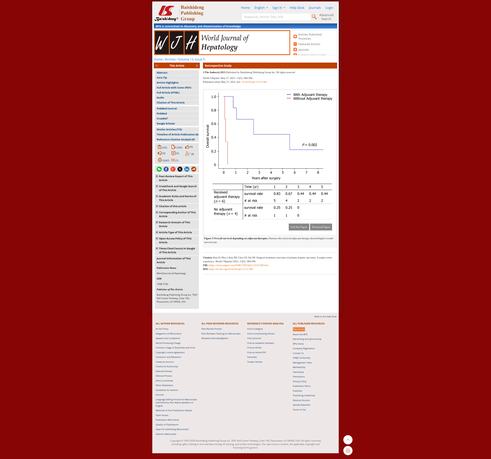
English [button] (260, 8)
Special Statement (302, 404)
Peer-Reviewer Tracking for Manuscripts (221, 333)
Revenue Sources (301, 400)
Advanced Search (326, 17)
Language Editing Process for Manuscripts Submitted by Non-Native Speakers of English (176, 402)
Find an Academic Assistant (260, 343)
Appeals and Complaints (168, 338)
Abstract (162, 72)
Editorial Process (164, 375)
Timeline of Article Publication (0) (177, 134)
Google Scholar (166, 123)
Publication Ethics (302, 386)
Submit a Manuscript (166, 434)
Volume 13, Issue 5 (191, 59)
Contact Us (298, 353)
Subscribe (252, 357)
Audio (160, 97)
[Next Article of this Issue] (197, 65)
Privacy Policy (299, 381)
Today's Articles (254, 361)
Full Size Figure (299, 227)
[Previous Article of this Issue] (156, 65)
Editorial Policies (164, 371)
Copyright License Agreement (170, 352)
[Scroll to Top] (348, 439)
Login (329, 8)
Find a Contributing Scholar (260, 333)
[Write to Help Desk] (348, 450)
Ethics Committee (164, 380)
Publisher (297, 390)
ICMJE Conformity (301, 357)
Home (245, 8)
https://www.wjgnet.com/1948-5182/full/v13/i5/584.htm (238, 265)
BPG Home (298, 343)
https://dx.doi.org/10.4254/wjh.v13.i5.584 (231, 269)
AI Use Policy (162, 328)
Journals (315, 8)
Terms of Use (299, 409)
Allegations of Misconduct (168, 333)
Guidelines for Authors (167, 390)
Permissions (299, 376)
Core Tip (162, 77)
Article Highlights (167, 82)
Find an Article (254, 347)
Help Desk (297, 8)
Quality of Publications (167, 424)
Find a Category (255, 328)
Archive (170, 59)
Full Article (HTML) (168, 92)
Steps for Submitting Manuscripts (172, 429)
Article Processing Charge (168, 343)
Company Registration (304, 348)
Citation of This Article (171, 102)
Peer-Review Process (211, 328)
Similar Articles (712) (169, 129)
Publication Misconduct (167, 419)
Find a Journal (254, 338)
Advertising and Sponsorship (307, 338)
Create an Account (165, 361)
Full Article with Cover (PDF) (174, 87)
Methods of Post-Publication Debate (174, 410)
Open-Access (162, 415)
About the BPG (300, 334)
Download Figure (321, 227)
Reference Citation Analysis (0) (176, 139)
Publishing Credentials (304, 395)
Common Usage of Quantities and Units (175, 347)
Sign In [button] (278, 8)
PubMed (162, 113)
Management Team (302, 362)
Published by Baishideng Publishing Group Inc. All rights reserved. (261, 72)
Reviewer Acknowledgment (214, 338)
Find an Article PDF (256, 352)
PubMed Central (167, 108)
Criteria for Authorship (167, 366)
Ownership (298, 372)
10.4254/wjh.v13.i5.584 (254, 81)
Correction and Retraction (168, 357)
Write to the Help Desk (325, 316)
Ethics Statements (164, 385)
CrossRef (162, 118)
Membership (299, 367)
